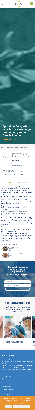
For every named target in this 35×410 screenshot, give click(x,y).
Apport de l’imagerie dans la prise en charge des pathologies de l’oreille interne (17, 146)
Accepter (8, 406)
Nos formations (6, 386)
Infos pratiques (23, 182)
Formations (8, 146)
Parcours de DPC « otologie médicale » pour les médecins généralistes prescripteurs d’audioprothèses (16, 341)
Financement (6, 394)
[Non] (33, 403)
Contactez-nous (7, 391)
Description (10, 182)
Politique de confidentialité (21, 406)
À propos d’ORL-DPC (8, 389)
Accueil (2, 146)
